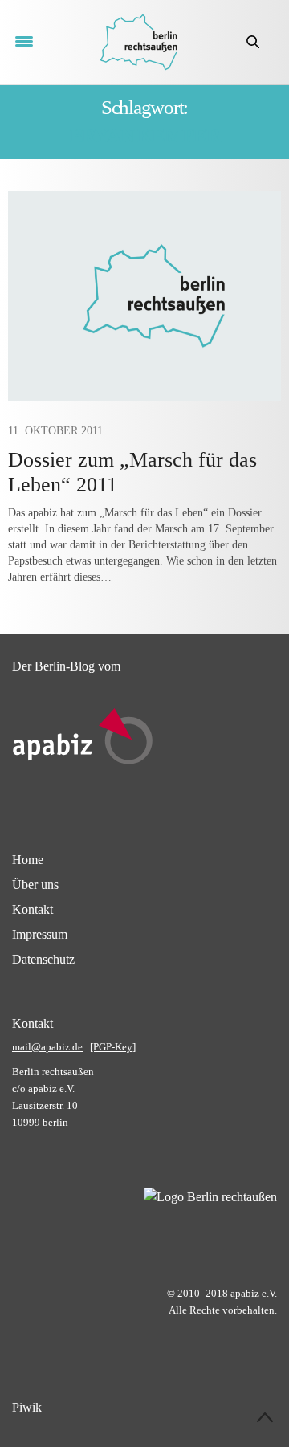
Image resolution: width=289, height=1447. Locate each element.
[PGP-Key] (113, 1047)
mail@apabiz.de (47, 1047)
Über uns (35, 884)
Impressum (39, 934)
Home (27, 859)
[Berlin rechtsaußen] (138, 42)
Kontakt (32, 909)
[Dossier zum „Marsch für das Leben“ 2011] (144, 296)
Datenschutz (43, 959)
